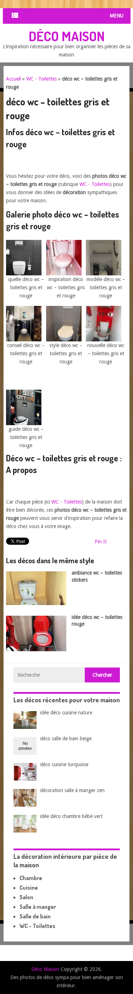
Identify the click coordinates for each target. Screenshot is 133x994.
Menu (116, 15)
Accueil (13, 79)
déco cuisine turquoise (64, 764)
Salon (26, 897)
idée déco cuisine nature (66, 712)
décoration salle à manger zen (72, 790)
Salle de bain (35, 916)
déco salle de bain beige (66, 738)
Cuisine (29, 887)
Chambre (31, 878)
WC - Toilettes (41, 79)
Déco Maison (67, 35)
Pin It (101, 541)
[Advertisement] (69, 163)
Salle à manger (38, 906)
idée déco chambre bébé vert (71, 816)
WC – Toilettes (37, 925)
